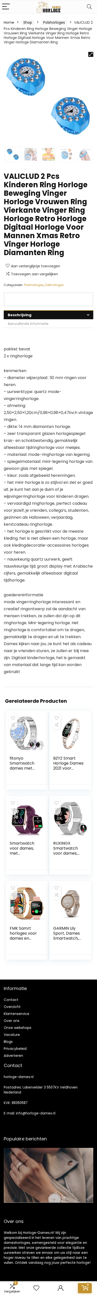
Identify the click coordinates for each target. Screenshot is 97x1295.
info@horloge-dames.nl (35, 1113)
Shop (27, 22)
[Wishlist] (36, 1288)
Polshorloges (54, 22)
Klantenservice (16, 1013)
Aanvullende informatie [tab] (28, 323)
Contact (11, 999)
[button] (90, 54)
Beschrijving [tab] (19, 314)
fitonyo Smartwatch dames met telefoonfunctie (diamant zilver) (25, 770)
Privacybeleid (15, 1048)
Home (9, 22)
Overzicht (12, 1006)
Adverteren (13, 1055)
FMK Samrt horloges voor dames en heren (23, 935)
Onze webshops (17, 1027)
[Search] (89, 6)
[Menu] (6, 6)
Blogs (8, 1041)
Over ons (11, 1020)
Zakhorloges (54, 285)
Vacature (12, 1034)
